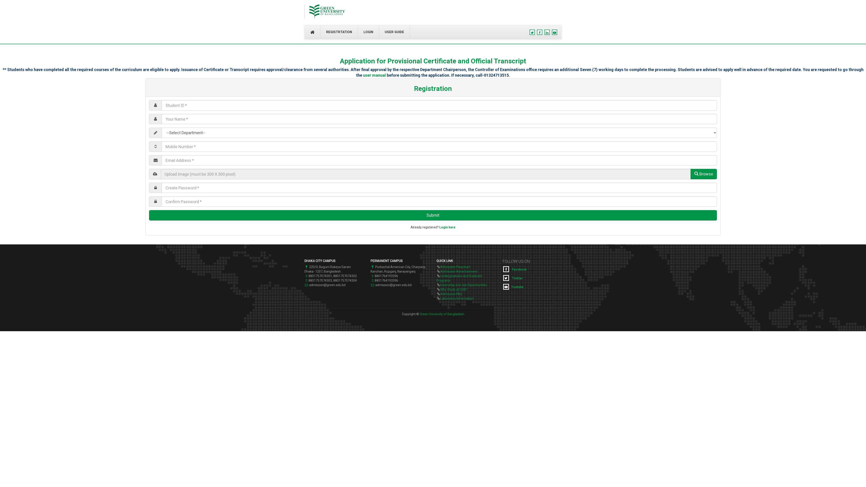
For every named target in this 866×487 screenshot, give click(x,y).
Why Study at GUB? (454, 289)
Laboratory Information (457, 298)
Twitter (517, 278)
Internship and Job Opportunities (463, 285)
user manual (374, 75)
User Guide (394, 32)
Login (368, 32)
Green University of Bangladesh (442, 314)
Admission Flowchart (455, 267)
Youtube (517, 287)
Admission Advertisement (459, 271)
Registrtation (339, 32)
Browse (705, 174)
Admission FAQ (451, 294)
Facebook (519, 269)
